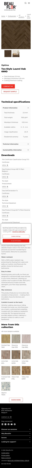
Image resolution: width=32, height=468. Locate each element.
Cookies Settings (15, 236)
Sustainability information (12, 150)
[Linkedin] (2, 424)
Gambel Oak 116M (5, 346)
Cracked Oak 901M (5, 378)
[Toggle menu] (30, 429)
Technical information (10, 144)
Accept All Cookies (16, 240)
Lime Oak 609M (15, 362)
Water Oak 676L (15, 378)
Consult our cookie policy (18, 231)
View (4, 165)
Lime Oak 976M (25, 362)
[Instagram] (5, 424)
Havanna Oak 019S (15, 346)
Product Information (10, 108)
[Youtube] (12, 424)
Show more (16, 400)
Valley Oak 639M (25, 378)
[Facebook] (9, 424)
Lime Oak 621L (4, 362)
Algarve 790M (3, 394)
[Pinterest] (15, 424)
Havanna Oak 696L (25, 346)
